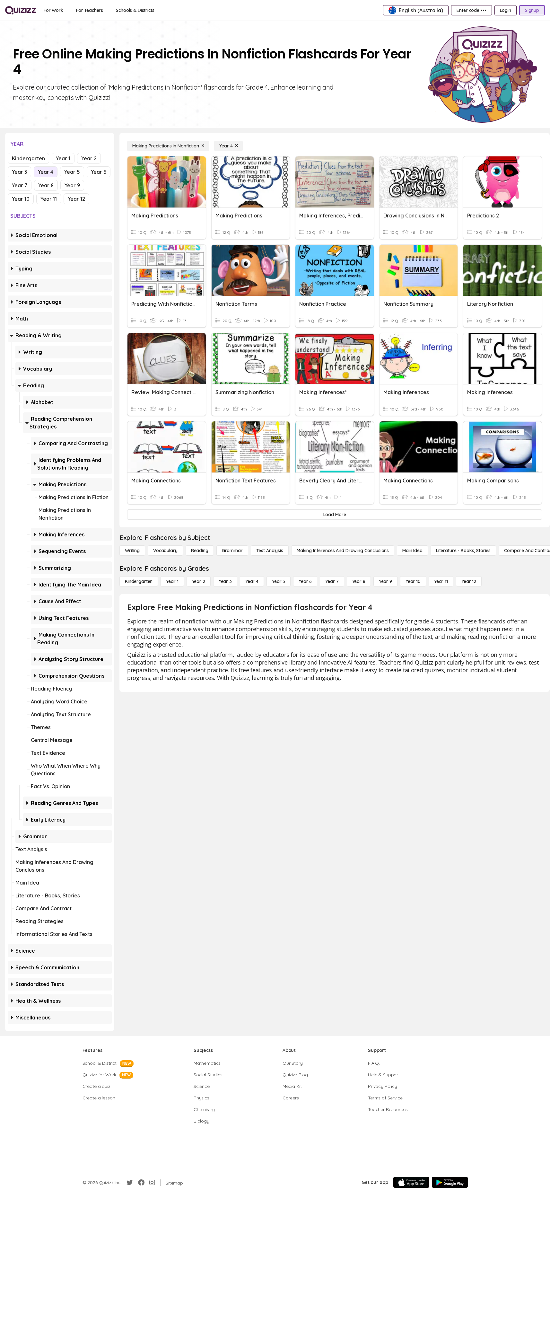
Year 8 (46, 185)
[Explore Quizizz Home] (20, 10)
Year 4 (45, 172)
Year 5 (72, 172)
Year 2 (89, 158)
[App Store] (411, 1182)
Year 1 (63, 158)
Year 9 (72, 185)
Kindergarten (28, 158)
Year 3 (19, 172)
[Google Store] (450, 1182)
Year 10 (21, 199)
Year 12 (76, 199)
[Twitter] (130, 1182)
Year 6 (98, 172)
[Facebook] (141, 1182)
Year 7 (19, 185)
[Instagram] (152, 1182)
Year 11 (48, 199)
